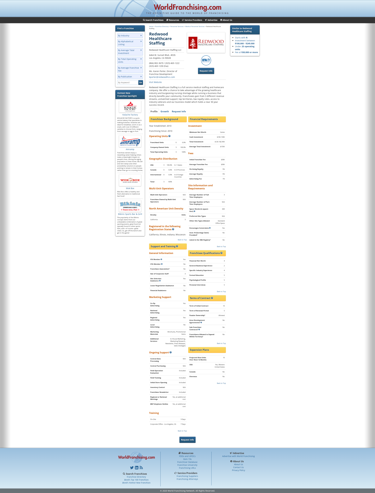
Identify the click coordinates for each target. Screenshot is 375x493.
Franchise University (187, 465)
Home (151, 26)
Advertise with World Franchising (238, 456)
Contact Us (238, 467)
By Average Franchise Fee (128, 69)
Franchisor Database (187, 462)
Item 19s (187, 459)
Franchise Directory (162, 26)
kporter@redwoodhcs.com (162, 77)
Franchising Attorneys (187, 479)
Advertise (238, 453)
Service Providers (187, 473)
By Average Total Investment (126, 52)
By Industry (123, 35)
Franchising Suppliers (187, 476)
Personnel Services (177, 26)
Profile (154, 111)
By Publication (125, 76)
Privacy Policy (238, 470)
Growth (165, 111)
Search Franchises (136, 473)
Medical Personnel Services (194, 26)
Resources (187, 453)
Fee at (246, 52)
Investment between (245, 42)
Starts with (241, 37)
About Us (238, 461)
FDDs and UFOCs (187, 456)
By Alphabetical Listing (125, 43)
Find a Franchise (125, 28)
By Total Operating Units (127, 60)
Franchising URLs (187, 467)
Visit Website (155, 82)
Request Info (179, 111)
